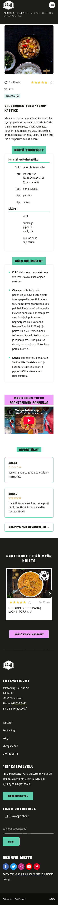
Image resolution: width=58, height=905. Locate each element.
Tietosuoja (7, 899)
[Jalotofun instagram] (21, 866)
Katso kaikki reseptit (29, 634)
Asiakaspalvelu (18, 795)
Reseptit (22, 13)
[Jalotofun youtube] (29, 866)
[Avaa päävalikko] (52, 5)
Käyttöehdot (20, 899)
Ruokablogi (9, 730)
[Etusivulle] (8, 5)
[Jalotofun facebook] (6, 866)
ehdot (25, 816)
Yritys (6, 738)
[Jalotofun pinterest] (37, 866)
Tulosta (10, 96)
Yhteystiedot (10, 746)
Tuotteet (7, 722)
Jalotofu (8, 13)
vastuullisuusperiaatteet (29, 874)
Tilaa (11, 841)
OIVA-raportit (10, 753)
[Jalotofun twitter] (13, 866)
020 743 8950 (19, 703)
